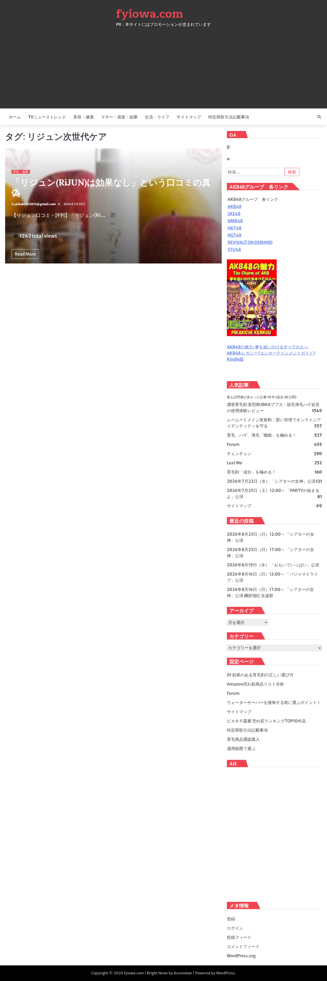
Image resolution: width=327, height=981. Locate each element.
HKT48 (234, 227)
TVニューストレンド (47, 116)
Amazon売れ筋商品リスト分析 (255, 684)
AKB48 (234, 206)
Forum (233, 444)
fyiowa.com (149, 13)
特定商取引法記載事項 (228, 116)
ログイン (235, 928)
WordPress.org (241, 955)
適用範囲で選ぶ (241, 748)
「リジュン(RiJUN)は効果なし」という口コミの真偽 (111, 187)
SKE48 (234, 213)
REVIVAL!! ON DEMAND (250, 242)
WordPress (225, 973)
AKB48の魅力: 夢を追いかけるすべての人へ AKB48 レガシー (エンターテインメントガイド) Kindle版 (271, 353)
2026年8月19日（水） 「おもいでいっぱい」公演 (273, 564)
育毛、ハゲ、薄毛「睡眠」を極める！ (261, 435)
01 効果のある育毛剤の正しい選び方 (260, 674)
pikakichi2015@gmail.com (35, 204)
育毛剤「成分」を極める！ (251, 472)
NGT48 (234, 235)
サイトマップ (189, 116)
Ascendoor (183, 973)
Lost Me (234, 462)
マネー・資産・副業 (119, 116)
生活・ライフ (157, 116)
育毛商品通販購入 (243, 739)
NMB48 (235, 220)
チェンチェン (239, 453)
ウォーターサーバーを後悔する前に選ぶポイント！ (274, 702)
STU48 (234, 249)
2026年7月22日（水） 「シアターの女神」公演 (271, 481)
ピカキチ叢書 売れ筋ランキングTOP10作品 (266, 720)
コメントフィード (243, 946)
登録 (231, 918)
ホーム (15, 116)
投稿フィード (239, 937)
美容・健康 (83, 116)
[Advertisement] (163, 65)
